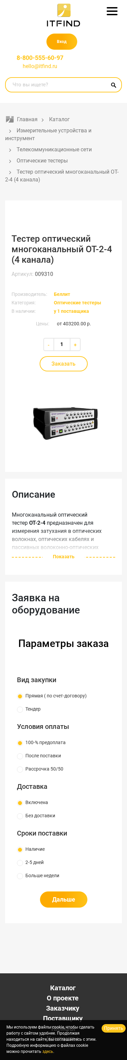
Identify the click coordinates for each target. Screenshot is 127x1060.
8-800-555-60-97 (40, 57)
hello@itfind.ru (40, 66)
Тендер (33, 709)
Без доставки (40, 815)
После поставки (43, 755)
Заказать (63, 364)
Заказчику (62, 1008)
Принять (113, 1028)
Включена (36, 802)
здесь (47, 1051)
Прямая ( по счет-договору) (56, 695)
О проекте (63, 998)
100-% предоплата (45, 742)
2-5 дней (34, 862)
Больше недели (42, 875)
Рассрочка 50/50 (44, 769)
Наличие (35, 849)
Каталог (63, 988)
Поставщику (63, 1018)
